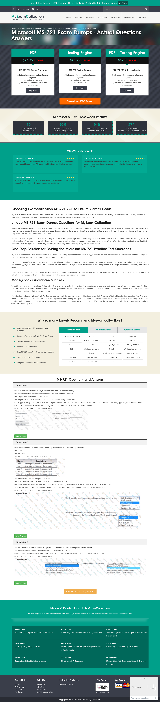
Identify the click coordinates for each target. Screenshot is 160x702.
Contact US (142, 17)
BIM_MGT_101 (132, 353)
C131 (112, 362)
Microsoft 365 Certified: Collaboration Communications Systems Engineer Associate (59, 28)
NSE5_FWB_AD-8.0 (133, 357)
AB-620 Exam (66, 643)
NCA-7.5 (112, 349)
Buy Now (33, 90)
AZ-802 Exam (20, 629)
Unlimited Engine (66, 684)
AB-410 (132, 340)
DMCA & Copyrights (45, 692)
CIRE (112, 336)
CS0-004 (112, 340)
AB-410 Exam (20, 643)
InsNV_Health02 (133, 345)
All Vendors (102, 17)
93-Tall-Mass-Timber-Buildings (71, 338)
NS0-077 (92, 336)
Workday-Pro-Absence (132, 349)
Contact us (41, 684)
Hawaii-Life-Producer (92, 340)
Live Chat (40, 9)
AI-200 (92, 345)
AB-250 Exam (111, 629)
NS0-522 (132, 336)
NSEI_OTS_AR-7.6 (112, 345)
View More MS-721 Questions (80, 591)
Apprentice (112, 357)
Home (68, 17)
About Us (78, 17)
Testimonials (129, 17)
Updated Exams (132, 330)
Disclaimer (19, 692)
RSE (71, 349)
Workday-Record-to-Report (92, 351)
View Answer (21, 436)
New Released (73, 330)
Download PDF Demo (80, 101)
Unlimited (90, 17)
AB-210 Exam (66, 629)
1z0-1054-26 (92, 362)
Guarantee (115, 17)
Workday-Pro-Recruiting (112, 353)
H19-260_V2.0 (92, 357)
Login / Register (23, 9)
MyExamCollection (27, 17)
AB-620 (71, 345)
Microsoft (21, 28)
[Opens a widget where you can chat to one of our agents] (144, 688)
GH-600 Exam (66, 658)
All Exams (18, 689)
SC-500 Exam (111, 658)
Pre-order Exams (103, 330)
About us (40, 687)
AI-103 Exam (111, 643)
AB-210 (71, 362)
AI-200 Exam (20, 658)
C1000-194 (72, 357)
